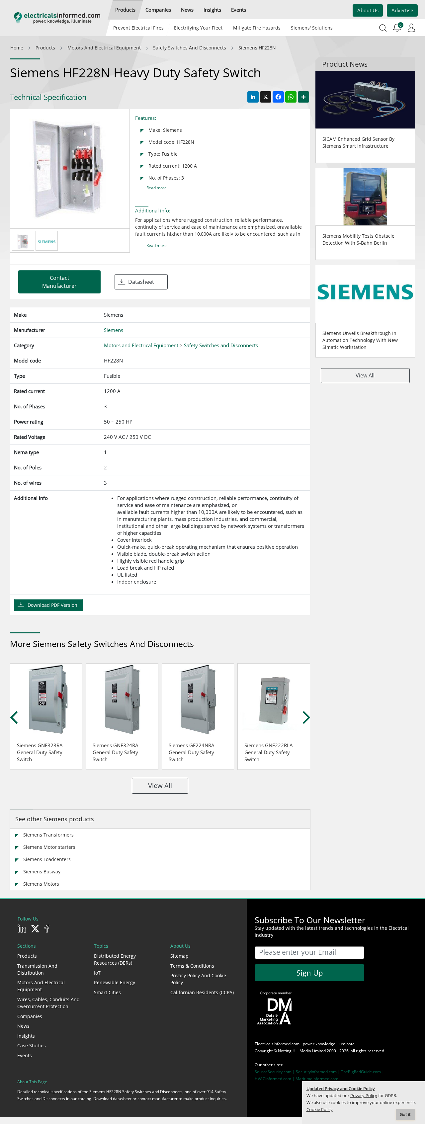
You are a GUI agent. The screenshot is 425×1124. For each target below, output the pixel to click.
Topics (101, 946)
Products (27, 956)
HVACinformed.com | (275, 1079)
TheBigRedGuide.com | (362, 1072)
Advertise (402, 10)
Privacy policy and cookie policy (198, 979)
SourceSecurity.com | (275, 1072)
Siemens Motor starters (49, 847)
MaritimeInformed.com (317, 1079)
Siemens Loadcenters (47, 859)
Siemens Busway (41, 871)
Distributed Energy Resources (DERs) (115, 959)
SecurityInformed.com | (318, 1072)
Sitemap (179, 956)
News (23, 1026)
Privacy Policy (363, 1095)
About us (368, 10)
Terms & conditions (192, 966)
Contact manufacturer (59, 281)
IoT (97, 973)
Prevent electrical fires (138, 28)
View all (160, 785)
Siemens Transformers (48, 835)
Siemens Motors (41, 884)
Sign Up (310, 973)
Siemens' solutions (312, 28)
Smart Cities (107, 992)
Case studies (31, 1045)
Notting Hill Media (294, 1051)
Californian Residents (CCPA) (202, 992)
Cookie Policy (319, 1109)
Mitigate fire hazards (256, 28)
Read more (156, 188)
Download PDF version (52, 605)
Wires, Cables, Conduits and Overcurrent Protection (48, 1002)
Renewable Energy (114, 982)
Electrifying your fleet (198, 28)
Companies (29, 1016)
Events (24, 1055)
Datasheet (141, 281)
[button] (125, 10)
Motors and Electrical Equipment (41, 986)
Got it (405, 1114)
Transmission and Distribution (37, 969)
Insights (26, 1036)
